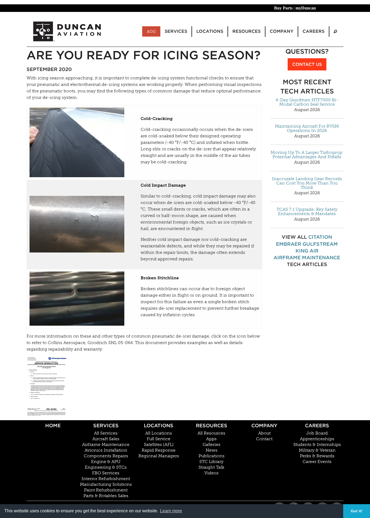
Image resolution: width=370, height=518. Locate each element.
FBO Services (105, 473)
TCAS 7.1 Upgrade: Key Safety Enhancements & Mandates (307, 211)
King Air (307, 251)
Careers (317, 425)
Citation (320, 237)
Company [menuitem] (281, 31)
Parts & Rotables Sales (105, 496)
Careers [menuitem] (313, 31)
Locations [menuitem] (209, 31)
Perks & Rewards (317, 456)
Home (53, 425)
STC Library (211, 461)
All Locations (158, 433)
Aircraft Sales (105, 439)
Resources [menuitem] (246, 31)
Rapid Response (159, 450)
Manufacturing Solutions (106, 484)
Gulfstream (320, 244)
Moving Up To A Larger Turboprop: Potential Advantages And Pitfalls (307, 154)
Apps (211, 439)
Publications (212, 456)
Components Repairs (106, 456)
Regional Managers (158, 456)
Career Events (317, 461)
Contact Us (307, 64)
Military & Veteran (317, 450)
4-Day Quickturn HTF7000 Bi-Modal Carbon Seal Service (306, 102)
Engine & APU (106, 461)
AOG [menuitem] (151, 31)
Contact (264, 439)
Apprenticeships (317, 439)
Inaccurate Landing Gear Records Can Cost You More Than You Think (307, 183)
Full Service (158, 439)
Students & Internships (317, 444)
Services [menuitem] (176, 31)
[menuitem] (335, 31)
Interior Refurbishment (106, 479)
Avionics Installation (106, 450)
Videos (211, 473)
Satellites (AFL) (159, 444)
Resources (211, 425)
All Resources (211, 433)
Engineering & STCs (106, 467)
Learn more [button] (171, 511)
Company (264, 425)
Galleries (211, 444)
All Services (106, 433)
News (212, 450)
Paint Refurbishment (106, 490)
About (264, 433)
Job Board (317, 433)
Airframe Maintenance (307, 257)
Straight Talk (211, 467)
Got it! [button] (356, 511)
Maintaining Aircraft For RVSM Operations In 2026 (307, 128)
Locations (158, 425)
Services (106, 425)
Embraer (288, 244)
